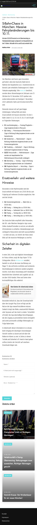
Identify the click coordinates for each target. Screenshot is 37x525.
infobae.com (20, 260)
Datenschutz (5, 521)
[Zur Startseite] (5, 5)
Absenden (7, 398)
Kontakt (4, 514)
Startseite (4, 15)
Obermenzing (11, 15)
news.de (23, 90)
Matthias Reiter (6, 47)
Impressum (5, 517)
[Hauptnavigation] (33, 5)
